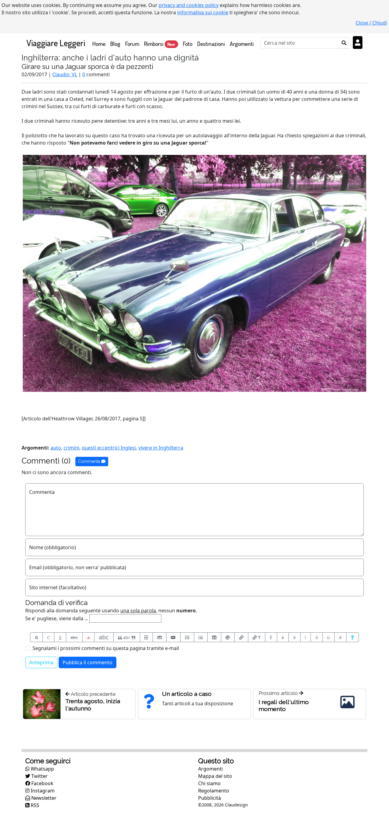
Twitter (39, 776)
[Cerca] (344, 43)
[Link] (241, 637)
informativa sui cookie (202, 12)
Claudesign (236, 805)
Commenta (89, 461)
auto (55, 447)
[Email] (228, 637)
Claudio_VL (64, 74)
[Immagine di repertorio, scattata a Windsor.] (194, 272)
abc (74, 637)
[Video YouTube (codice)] (173, 637)
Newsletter (43, 798)
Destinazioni (211, 43)
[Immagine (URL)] (160, 637)
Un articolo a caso (187, 693)
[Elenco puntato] (187, 637)
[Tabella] (214, 637)
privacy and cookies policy (189, 5)
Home (100, 43)
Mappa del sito (215, 776)
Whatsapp (41, 768)
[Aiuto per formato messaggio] (352, 637)
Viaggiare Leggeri (55, 42)
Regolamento (213, 790)
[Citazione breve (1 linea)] (146, 637)
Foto (187, 43)
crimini (71, 447)
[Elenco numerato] (201, 637)
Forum (132, 43)
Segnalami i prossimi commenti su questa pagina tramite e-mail (106, 648)
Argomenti (242, 43)
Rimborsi (159, 43)
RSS (34, 805)
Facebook (41, 783)
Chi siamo (209, 783)
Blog (115, 43)
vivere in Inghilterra (160, 447)
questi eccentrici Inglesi (109, 447)
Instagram (42, 790)
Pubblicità (209, 798)
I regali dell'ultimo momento (284, 705)
